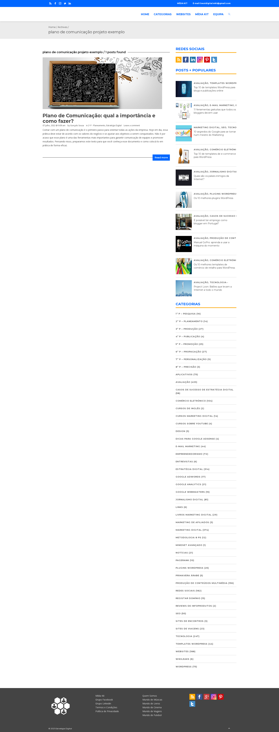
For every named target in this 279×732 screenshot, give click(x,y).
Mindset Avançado (189, 545)
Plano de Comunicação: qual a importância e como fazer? (99, 118)
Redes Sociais (185, 590)
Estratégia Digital (114, 125)
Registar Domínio (188, 598)
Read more (161, 157)
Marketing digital (207, 127)
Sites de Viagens (187, 628)
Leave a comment (132, 125)
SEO (223, 127)
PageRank (182, 560)
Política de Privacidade (107, 711)
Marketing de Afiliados (192, 522)
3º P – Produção (187, 329)
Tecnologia (236, 127)
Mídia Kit (99, 695)
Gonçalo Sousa (77, 125)
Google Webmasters (190, 492)
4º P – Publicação (188, 336)
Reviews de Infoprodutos (194, 606)
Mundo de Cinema (152, 707)
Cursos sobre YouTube (192, 423)
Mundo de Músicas (152, 699)
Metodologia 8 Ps (188, 537)
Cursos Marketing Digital (194, 416)
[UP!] (229, 728)
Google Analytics (188, 484)
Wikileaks (182, 659)
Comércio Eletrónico (225, 149)
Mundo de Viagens (152, 711)
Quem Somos (149, 695)
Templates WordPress (226, 83)
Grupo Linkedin (103, 703)
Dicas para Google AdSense (195, 438)
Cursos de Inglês (188, 408)
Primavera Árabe (187, 575)
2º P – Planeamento (189, 321)
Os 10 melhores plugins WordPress (213, 198)
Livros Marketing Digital (194, 514)
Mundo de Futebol (152, 715)
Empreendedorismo (189, 454)
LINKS (179, 507)
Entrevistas (184, 461)
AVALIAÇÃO (201, 83)
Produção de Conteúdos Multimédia (236, 238)
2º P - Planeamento (96, 125)
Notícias (182, 552)
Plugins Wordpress (224, 193)
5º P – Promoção (187, 344)
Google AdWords (188, 476)
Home (52, 27)
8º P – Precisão (186, 367)
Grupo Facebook (104, 699)
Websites (182, 651)
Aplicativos (184, 374)
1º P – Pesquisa (186, 313)
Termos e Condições (106, 707)
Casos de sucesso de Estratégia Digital (204, 389)
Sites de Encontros (190, 621)
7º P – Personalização (191, 359)
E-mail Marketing (222, 105)
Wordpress (184, 666)
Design (180, 431)
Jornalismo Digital (223, 171)
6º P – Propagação (188, 351)
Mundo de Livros (151, 703)
